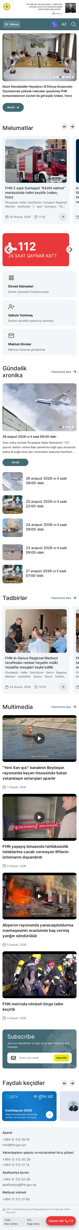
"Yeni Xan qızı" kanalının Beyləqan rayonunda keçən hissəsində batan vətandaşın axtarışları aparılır (34, 773)
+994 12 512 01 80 (16, 1199)
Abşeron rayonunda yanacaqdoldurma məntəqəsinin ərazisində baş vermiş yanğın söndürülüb (37, 930)
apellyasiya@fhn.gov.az (19, 1185)
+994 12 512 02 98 (16, 1179)
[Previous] (60, 109)
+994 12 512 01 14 (15, 1165)
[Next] (69, 109)
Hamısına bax (61, 372)
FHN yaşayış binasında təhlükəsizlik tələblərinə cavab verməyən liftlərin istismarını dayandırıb (35, 851)
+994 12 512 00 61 (16, 1139)
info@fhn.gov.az (14, 1145)
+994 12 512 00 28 (16, 1159)
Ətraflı (11, 102)
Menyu (14, 24)
